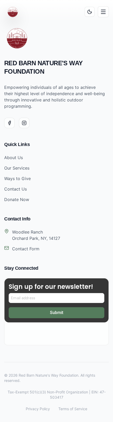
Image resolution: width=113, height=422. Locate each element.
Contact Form (25, 248)
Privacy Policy (38, 409)
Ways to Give (17, 178)
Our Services (16, 168)
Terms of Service (72, 409)
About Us (13, 157)
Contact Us (15, 189)
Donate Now (16, 199)
